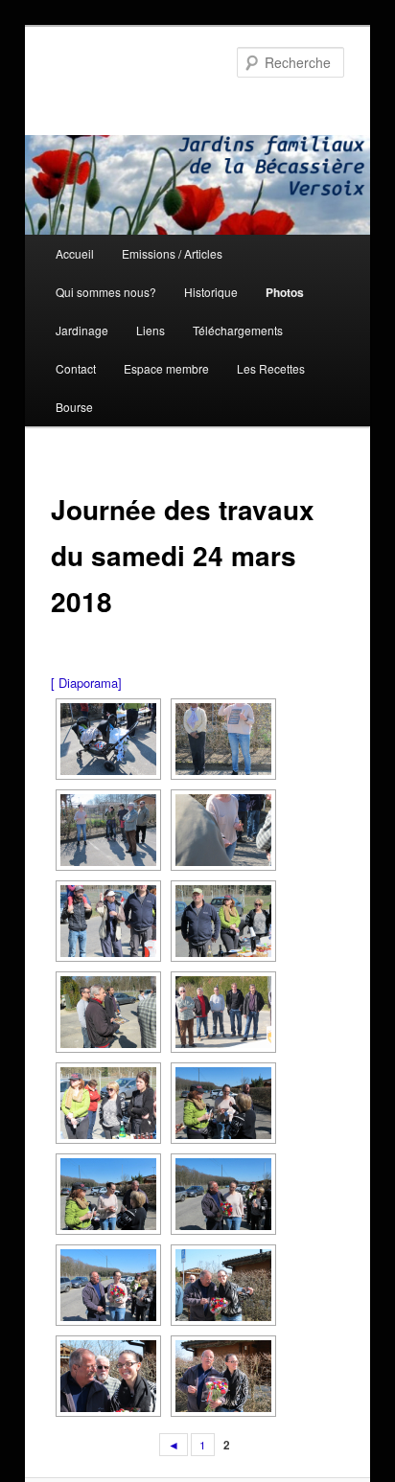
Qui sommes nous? (106, 292)
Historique (211, 292)
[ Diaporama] (86, 682)
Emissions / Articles (172, 253)
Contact (76, 368)
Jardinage (82, 330)
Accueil (75, 253)
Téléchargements (238, 330)
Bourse (74, 407)
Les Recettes (271, 368)
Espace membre (166, 368)
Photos (285, 292)
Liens (150, 330)
